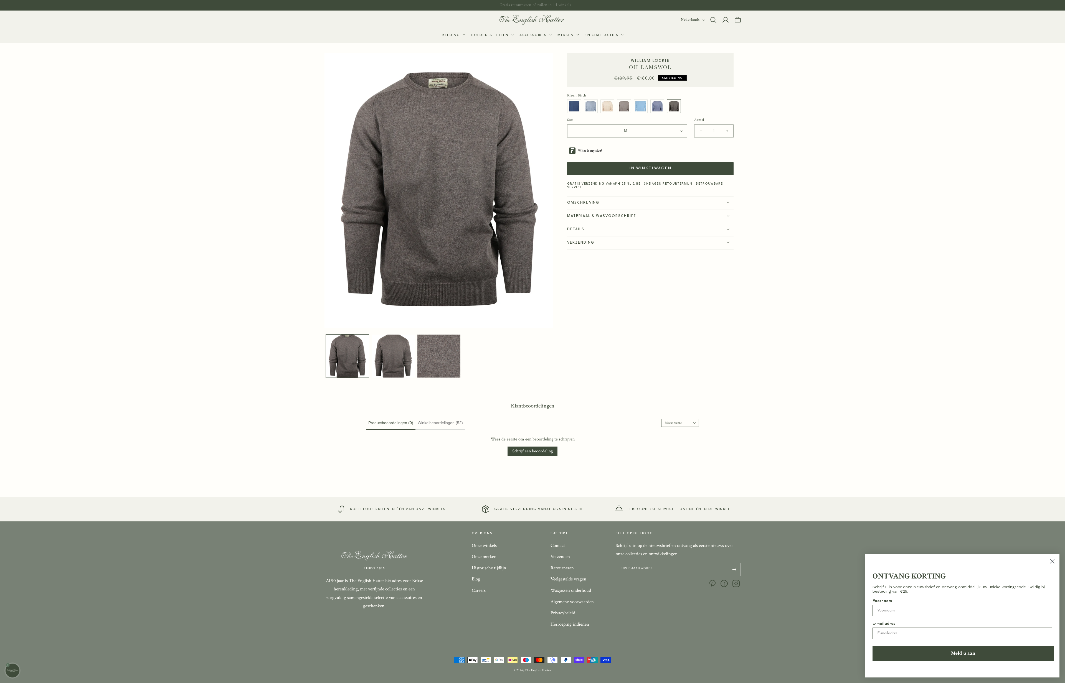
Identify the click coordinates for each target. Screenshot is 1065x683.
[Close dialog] (1052, 561)
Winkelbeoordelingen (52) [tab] (440, 422)
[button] (453, 35)
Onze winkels (484, 545)
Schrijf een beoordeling (532, 451)
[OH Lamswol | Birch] (675, 106)
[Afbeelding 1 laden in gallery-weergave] (347, 356)
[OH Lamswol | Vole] (625, 106)
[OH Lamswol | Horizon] (642, 106)
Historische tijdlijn (489, 568)
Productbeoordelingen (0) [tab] (390, 422)
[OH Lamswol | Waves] (592, 106)
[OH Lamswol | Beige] (608, 106)
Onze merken (484, 557)
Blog (476, 579)
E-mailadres (884, 624)
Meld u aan (963, 653)
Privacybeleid (563, 613)
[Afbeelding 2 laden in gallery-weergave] (393, 356)
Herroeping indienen (570, 624)
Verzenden (560, 557)
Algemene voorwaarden (572, 602)
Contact (558, 545)
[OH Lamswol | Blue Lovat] (658, 106)
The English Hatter (538, 670)
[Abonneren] (734, 569)
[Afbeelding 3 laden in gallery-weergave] (438, 356)
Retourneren (562, 568)
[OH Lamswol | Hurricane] (575, 106)
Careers (479, 590)
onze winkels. (431, 509)
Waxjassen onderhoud (571, 590)
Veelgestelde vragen (568, 579)
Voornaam (882, 601)
